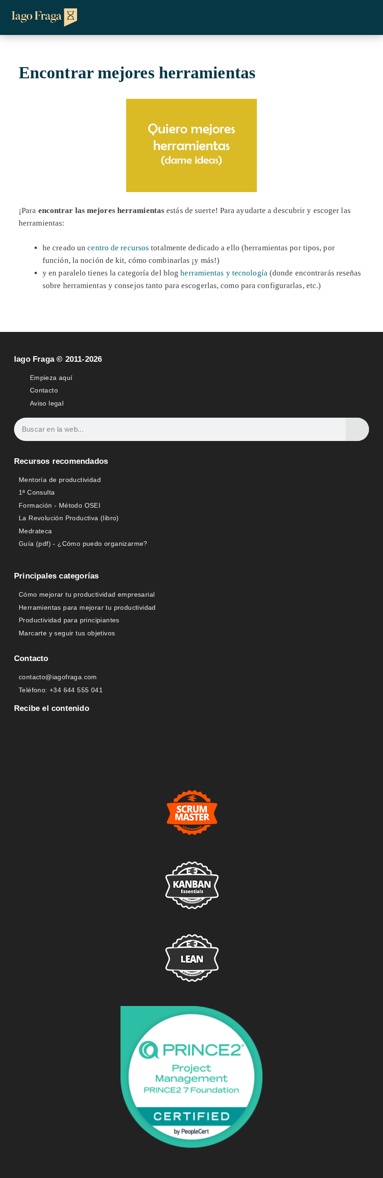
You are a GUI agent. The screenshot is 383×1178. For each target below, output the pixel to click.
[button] (362, 17)
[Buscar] (357, 429)
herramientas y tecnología (224, 273)
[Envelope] (20, 728)
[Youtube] (64, 728)
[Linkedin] (42, 728)
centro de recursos (118, 247)
